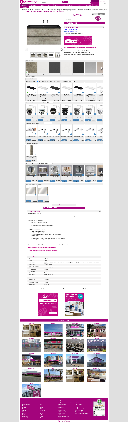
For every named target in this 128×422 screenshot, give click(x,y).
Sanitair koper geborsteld (63, 416)
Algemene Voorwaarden (27, 417)
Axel (41, 404)
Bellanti (41, 407)
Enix (41, 411)
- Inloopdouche (78, 405)
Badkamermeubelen (62, 404)
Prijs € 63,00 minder (90, 97)
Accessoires (24, 7)
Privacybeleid (25, 416)
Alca (41, 402)
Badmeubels (33, 5)
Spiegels (42, 5)
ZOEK (65, 2)
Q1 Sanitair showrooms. (52, 250)
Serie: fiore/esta (64, 288)
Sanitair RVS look (61, 413)
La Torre (42, 414)
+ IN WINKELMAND (70, 23)
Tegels (96, 5)
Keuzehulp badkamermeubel (81, 413)
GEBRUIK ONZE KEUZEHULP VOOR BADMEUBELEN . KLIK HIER (42, 247)
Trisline (41, 416)
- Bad (76, 407)
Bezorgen (24, 405)
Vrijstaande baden (61, 408)
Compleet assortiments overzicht (65, 402)
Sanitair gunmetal (61, 417)
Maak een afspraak (26, 404)
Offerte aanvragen (26, 411)
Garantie (24, 410)
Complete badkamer (79, 411)
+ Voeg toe (28, 120)
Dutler (41, 408)
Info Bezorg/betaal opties (71, 31)
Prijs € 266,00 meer (55, 97)
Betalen (24, 407)
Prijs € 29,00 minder (102, 97)
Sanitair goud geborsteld (63, 414)
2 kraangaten (58, 81)
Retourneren (25, 408)
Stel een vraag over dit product (70, 29)
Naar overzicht (64, 205)
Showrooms (24, 5)
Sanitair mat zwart (62, 411)
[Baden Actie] (74, 304)
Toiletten (80, 5)
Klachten (24, 413)
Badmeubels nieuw (85, 288)
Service (24, 414)
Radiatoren (71, 5)
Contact (24, 402)
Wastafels (88, 5)
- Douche (77, 402)
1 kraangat (50, 81)
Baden (56, 5)
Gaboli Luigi (42, 410)
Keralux (41, 413)
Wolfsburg (42, 417)
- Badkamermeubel (79, 408)
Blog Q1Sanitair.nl (79, 410)
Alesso (41, 405)
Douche (49, 5)
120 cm (31, 78)
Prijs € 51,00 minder (43, 97)
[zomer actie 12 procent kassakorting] (78, 40)
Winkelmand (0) (94, 3)
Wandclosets (60, 405)
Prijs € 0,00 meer (31, 97)
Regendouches (61, 407)
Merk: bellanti (42, 288)
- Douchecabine (78, 404)
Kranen (63, 5)
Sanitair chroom (61, 410)
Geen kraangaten (42, 81)
